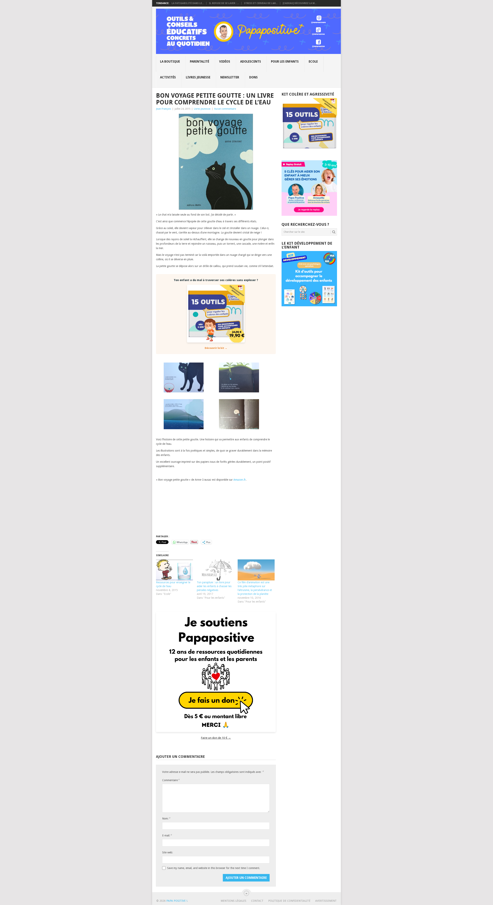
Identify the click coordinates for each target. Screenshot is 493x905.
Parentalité (199, 61)
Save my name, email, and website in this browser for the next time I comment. (213, 868)
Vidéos (224, 61)
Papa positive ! (176, 900)
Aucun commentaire (225, 108)
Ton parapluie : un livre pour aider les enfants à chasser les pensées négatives (214, 586)
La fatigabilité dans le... (188, 3)
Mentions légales (233, 900)
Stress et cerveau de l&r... (261, 3)
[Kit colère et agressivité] (309, 152)
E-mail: (167, 835)
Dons (253, 77)
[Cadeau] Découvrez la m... (299, 3)
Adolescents (250, 61)
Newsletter (229, 77)
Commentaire (170, 780)
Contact (257, 900)
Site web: (167, 852)
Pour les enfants (285, 61)
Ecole (313, 61)
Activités (168, 77)
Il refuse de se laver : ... (224, 3)
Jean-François (163, 108)
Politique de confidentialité (289, 900)
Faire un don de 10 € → (216, 738)
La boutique (170, 61)
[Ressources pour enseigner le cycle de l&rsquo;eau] (174, 570)
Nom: (166, 818)
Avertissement (326, 900)
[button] (184, 378)
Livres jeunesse (198, 77)
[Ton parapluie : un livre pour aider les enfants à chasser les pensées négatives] (215, 570)
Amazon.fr (239, 479)
